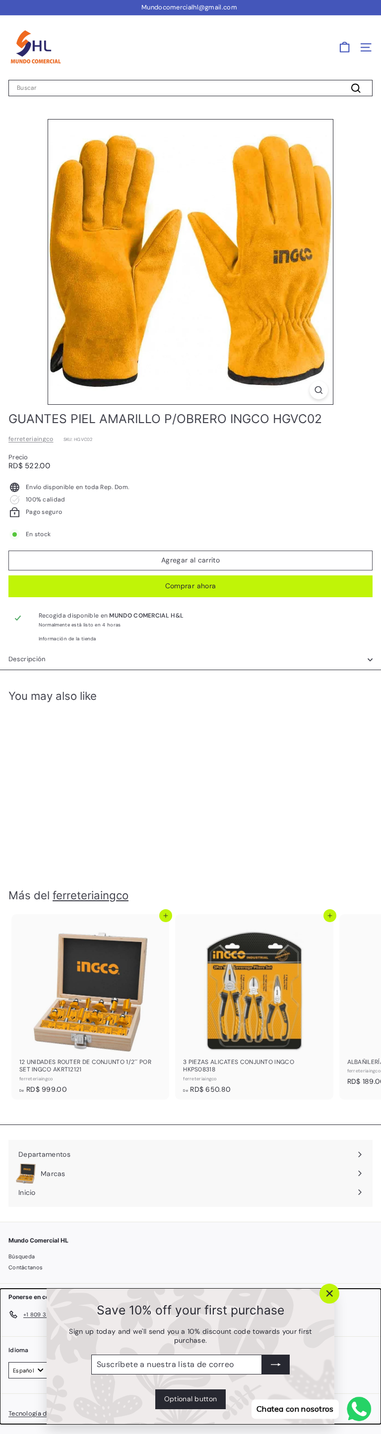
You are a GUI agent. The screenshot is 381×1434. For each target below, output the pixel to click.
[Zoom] (319, 390)
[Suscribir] (276, 1364)
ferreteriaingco (31, 439)
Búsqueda (21, 1256)
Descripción (27, 659)
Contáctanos (25, 1267)
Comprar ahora (190, 585)
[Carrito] (344, 47)
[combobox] (190, 88)
